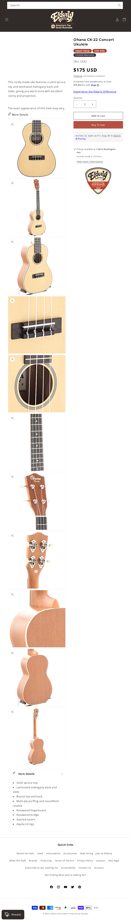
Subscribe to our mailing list (41, 867)
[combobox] (65, 5)
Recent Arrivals (25, 853)
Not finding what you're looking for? (65, 874)
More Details (19, 114)
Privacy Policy (85, 860)
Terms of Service (64, 860)
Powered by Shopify (78, 913)
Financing (46, 860)
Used (40, 853)
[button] (6, 19)
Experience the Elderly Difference (94, 91)
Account (99, 867)
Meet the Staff (17, 860)
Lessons (100, 860)
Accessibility (68, 867)
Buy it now (98, 124)
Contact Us (85, 867)
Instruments (53, 853)
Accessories (70, 853)
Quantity (77, 97)
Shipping (77, 76)
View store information (90, 161)
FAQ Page (113, 860)
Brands (33, 860)
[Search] (119, 5)
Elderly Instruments (59, 913)
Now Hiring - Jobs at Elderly (96, 853)
